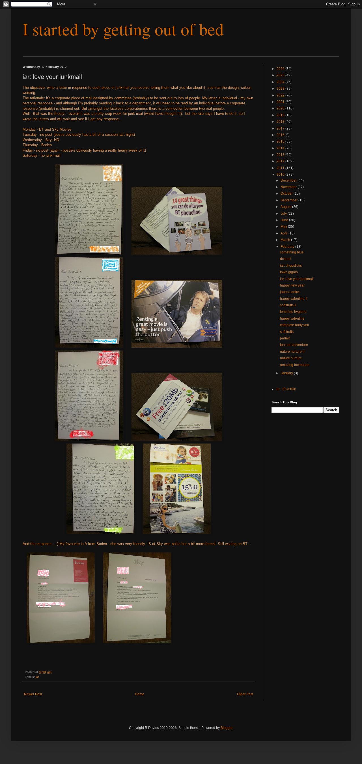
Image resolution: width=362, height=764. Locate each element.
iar (37, 677)
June (285, 220)
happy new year (292, 285)
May (284, 227)
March (286, 240)
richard (285, 259)
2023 (281, 89)
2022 (281, 95)
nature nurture (291, 358)
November (289, 187)
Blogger (226, 728)
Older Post (245, 694)
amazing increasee (294, 365)
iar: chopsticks (291, 266)
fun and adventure (294, 345)
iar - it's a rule (286, 389)
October (287, 193)
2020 (281, 108)
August (286, 207)
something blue (292, 252)
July (284, 214)
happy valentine (292, 318)
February (288, 247)
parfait (285, 338)
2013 (281, 155)
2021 (281, 102)
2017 (281, 128)
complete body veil (294, 325)
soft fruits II (288, 305)
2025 (281, 75)
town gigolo (289, 272)
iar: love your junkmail (297, 279)
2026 (281, 69)
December (289, 180)
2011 (281, 168)
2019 (281, 115)
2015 (281, 141)
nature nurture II (292, 352)
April (284, 233)
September (289, 200)
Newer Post (33, 694)
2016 (281, 135)
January (287, 373)
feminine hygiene (293, 312)
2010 (281, 175)
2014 (281, 148)
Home (139, 694)
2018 (281, 122)
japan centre (289, 292)
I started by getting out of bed (123, 29)
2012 (281, 161)
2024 (281, 82)
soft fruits (287, 332)
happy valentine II (293, 299)
